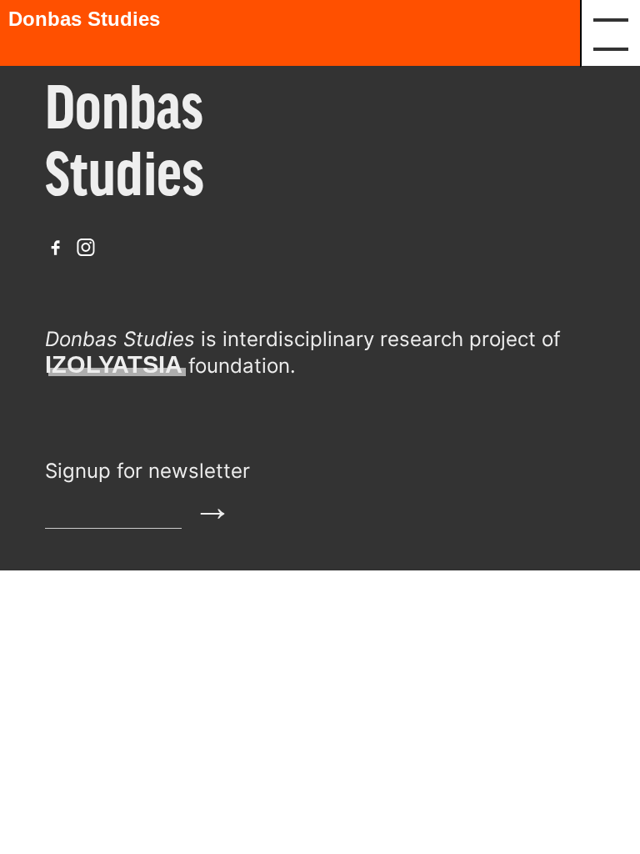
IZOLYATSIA (113, 364)
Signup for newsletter (147, 471)
